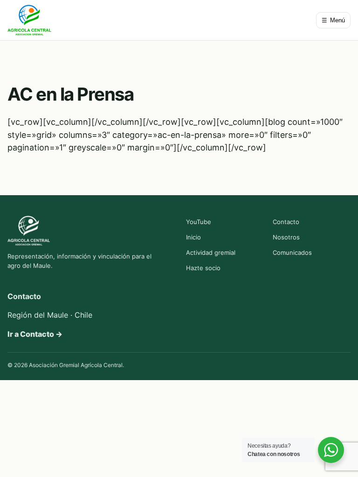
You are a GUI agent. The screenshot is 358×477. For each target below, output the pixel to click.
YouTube (198, 221)
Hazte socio (203, 268)
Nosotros (286, 237)
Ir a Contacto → (34, 334)
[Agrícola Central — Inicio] (29, 20)
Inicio (193, 237)
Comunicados (292, 252)
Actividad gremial (210, 252)
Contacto (286, 221)
